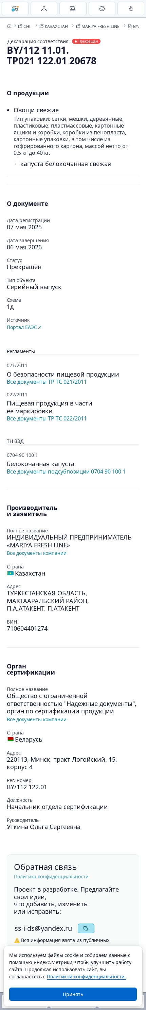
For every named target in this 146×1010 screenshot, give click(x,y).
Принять (73, 994)
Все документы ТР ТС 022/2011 (47, 418)
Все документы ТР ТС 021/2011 (47, 381)
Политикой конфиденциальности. (86, 976)
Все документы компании (37, 553)
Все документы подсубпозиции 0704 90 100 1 (66, 471)
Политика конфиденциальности (51, 876)
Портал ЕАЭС (22, 327)
